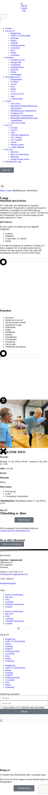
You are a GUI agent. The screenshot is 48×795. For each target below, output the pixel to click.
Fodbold (14, 43)
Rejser (13, 89)
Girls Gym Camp (18, 123)
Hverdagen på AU (13, 77)
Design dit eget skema (20, 159)
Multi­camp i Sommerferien (22, 115)
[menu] (1, 19)
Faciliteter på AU (18, 60)
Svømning (15, 55)
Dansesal (14, 69)
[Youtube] (17, 176)
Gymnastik (15, 48)
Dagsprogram (16, 79)
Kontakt (14, 128)
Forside (8, 28)
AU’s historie (16, 137)
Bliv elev (9, 149)
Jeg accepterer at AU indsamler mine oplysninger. (24, 707)
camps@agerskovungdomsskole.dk (15, 531)
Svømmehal (16, 65)
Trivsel (13, 84)
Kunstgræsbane (17, 67)
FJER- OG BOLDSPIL (21, 36)
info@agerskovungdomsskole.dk (14, 574)
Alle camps (15, 103)
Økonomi (15, 157)
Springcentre (16, 62)
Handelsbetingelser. (8, 583)
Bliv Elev (15, 152)
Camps (8, 101)
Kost (13, 86)
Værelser (14, 82)
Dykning (14, 38)
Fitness (14, 40)
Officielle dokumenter (20, 135)
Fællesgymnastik (18, 45)
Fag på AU (10, 31)
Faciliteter (9, 57)
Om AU (8, 125)
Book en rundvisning (19, 154)
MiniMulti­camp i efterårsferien (23, 111)
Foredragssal (16, 74)
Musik (13, 53)
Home (2, 190)
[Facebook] (3, 176)
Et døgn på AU (17, 113)
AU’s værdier (16, 140)
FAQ (13, 132)
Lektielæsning (17, 99)
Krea (13, 50)
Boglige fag (16, 33)
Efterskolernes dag (13, 161)
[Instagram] (10, 176)
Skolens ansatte (17, 145)
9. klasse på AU (17, 94)
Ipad (12, 96)
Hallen (13, 72)
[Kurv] (3, 16)
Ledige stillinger (17, 147)
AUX (13, 91)
